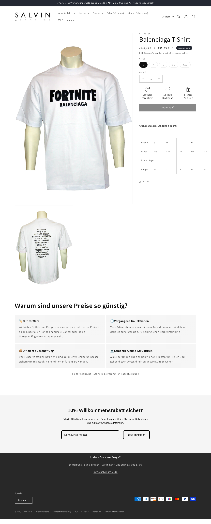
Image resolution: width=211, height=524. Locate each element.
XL (175, 65)
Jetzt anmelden (136, 434)
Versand (156, 53)
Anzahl (142, 72)
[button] (84, 13)
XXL (187, 65)
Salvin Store (27, 512)
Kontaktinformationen (114, 512)
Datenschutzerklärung (62, 512)
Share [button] (146, 181)
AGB (76, 512)
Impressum (96, 512)
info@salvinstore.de (105, 472)
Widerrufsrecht (42, 512)
